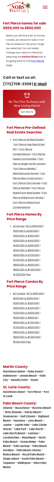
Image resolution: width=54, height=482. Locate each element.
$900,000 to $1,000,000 (26, 269)
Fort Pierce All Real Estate (28, 139)
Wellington (24, 462)
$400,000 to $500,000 (26, 245)
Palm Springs (22, 446)
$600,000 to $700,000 (26, 255)
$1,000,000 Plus (22, 274)
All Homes (18, 226)
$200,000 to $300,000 (26, 236)
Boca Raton (22, 407)
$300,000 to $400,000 (26, 240)
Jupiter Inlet (22, 424)
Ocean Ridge (28, 441)
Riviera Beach (11, 454)
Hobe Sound (35, 371)
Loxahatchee (11, 437)
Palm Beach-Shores (28, 450)
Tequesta (9, 462)
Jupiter (7, 424)
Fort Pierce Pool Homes (26, 183)
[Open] (45, 7)
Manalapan (29, 437)
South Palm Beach (33, 458)
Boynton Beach (41, 407)
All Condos (19, 293)
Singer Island (11, 458)
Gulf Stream (27, 416)
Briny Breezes (13, 412)
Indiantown (10, 375)
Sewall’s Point (19, 379)
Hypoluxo (19, 420)
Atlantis (7, 407)
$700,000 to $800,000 (26, 260)
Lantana (33, 433)
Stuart (34, 379)
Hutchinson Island (14, 371)
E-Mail (40, 84)
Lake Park (20, 429)
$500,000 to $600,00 (25, 318)
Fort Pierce (37, 61)
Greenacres (10, 416)
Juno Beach (35, 420)
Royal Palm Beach (33, 454)
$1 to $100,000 (34, 226)
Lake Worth (36, 429)
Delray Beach (33, 412)
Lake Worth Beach (14, 433)
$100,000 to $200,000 (25, 231)
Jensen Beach (28, 375)
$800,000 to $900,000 (26, 265)
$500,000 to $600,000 (26, 250)
